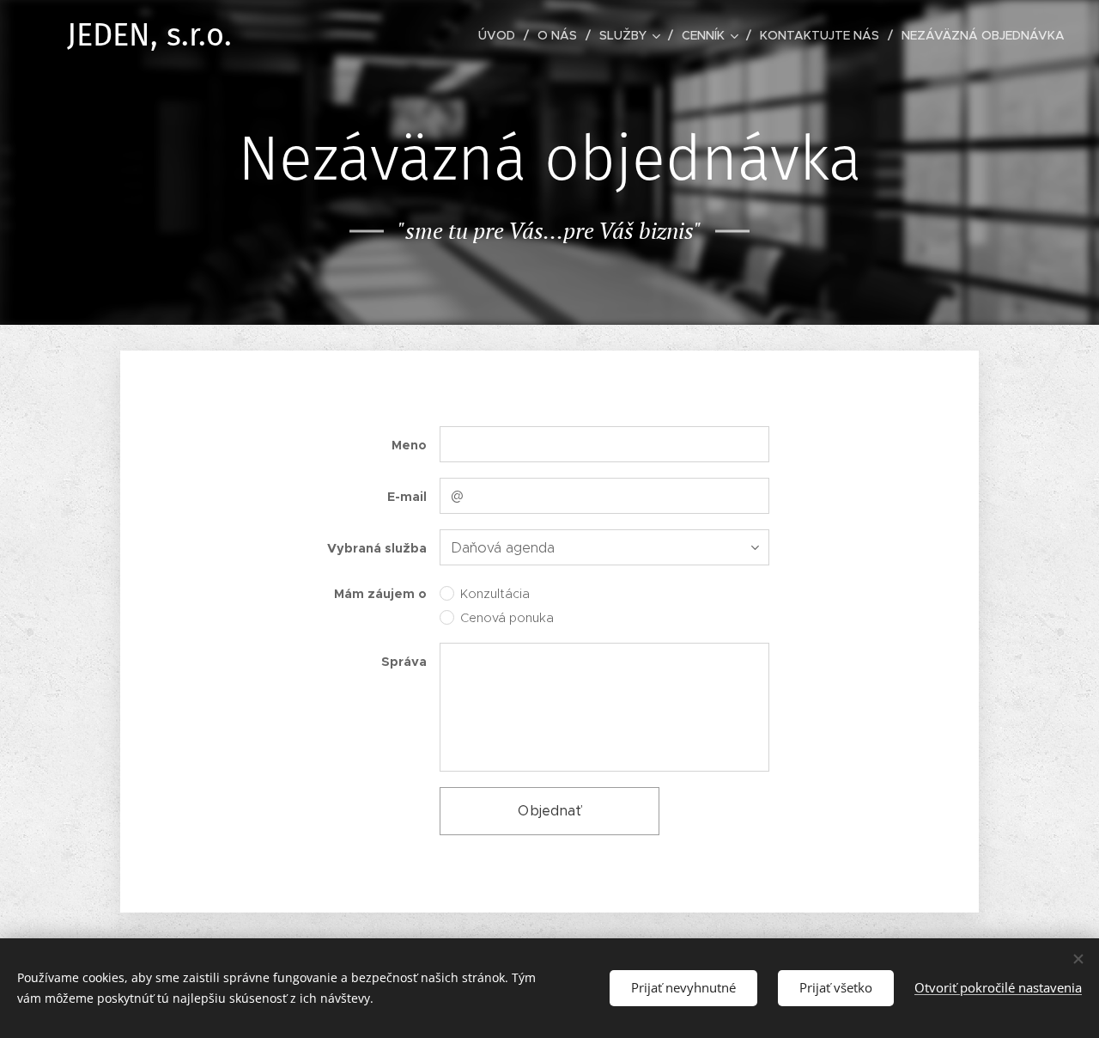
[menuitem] (501, 35)
